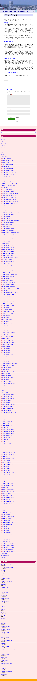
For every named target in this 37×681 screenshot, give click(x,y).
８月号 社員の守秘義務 (6, 400)
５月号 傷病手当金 (6, 315)
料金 (2, 148)
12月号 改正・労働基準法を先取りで (9, 185)
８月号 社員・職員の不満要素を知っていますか (11, 201)
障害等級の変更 (4, 584)
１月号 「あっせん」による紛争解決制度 (10, 257)
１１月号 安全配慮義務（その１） (8, 522)
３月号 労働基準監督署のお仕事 (8, 261)
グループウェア (4, 651)
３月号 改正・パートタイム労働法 (8, 311)
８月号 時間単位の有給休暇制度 (8, 342)
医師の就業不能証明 (5, 637)
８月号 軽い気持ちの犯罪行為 (8, 247)
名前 (9, 106)
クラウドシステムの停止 (5, 578)
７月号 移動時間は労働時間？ (8, 222)
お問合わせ (3, 152)
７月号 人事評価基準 (6, 437)
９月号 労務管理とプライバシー (8, 404)
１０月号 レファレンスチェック (8, 481)
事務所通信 (3, 154)
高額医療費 (3, 575)
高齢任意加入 (3, 643)
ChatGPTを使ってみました (6, 564)
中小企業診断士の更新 (5, 629)
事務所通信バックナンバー (7, 156)
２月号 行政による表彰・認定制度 (8, 282)
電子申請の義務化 (4, 595)
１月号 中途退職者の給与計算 (8, 501)
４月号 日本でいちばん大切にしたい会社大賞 (10, 239)
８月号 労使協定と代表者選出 (8, 354)
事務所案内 (3, 139)
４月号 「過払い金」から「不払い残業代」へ (10, 193)
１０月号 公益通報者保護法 (7, 464)
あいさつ (3, 141)
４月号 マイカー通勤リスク (7, 460)
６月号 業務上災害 (6, 356)
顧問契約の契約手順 (5, 555)
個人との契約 (3, 612)
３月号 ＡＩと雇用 (6, 536)
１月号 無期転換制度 (6, 348)
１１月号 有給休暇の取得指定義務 (8, 388)
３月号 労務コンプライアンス (8, 454)
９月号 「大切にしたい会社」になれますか (10, 203)
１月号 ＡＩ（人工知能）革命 (8, 543)
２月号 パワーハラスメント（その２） (9, 236)
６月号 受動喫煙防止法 (6, 373)
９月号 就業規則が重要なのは (8, 174)
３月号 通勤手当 (5, 466)
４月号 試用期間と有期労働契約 (8, 286)
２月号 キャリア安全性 (6, 474)
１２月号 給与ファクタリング (8, 431)
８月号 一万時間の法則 (6, 462)
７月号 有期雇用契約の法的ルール (8, 268)
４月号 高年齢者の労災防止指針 (8, 551)
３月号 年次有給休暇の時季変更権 (8, 332)
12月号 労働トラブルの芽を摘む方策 (9, 208)
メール (9, 109)
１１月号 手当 (5, 505)
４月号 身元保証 (5, 334)
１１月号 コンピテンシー (7, 456)
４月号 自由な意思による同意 (8, 458)
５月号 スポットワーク (6, 526)
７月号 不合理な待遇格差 (6, 381)
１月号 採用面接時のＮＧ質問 (8, 433)
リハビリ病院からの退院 (5, 665)
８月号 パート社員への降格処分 (8, 294)
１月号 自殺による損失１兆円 (8, 187)
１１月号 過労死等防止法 (7, 299)
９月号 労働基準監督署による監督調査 (9, 363)
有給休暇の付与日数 (5, 632)
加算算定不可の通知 (5, 646)
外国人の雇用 (3, 668)
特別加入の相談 (4, 657)
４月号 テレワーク (6, 416)
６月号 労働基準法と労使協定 (8, 267)
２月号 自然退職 (5, 330)
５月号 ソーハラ (5, 441)
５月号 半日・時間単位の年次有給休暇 (9, 508)
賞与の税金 (3, 606)
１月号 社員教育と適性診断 (7, 280)
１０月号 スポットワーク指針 (8, 547)
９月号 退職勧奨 (5, 530)
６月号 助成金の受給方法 (7, 290)
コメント (10, 94)
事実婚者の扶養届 (4, 587)
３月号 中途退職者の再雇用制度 (8, 284)
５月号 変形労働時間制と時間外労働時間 (10, 292)
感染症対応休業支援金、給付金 (7, 567)
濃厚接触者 (3, 570)
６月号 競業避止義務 (6, 338)
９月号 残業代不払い (6, 385)
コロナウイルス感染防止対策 (6, 581)
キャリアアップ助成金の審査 (6, 640)
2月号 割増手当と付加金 (7, 309)
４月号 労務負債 (5, 439)
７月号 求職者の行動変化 (7, 495)
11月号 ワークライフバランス (8, 207)
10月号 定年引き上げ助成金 (7, 181)
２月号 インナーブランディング (8, 452)
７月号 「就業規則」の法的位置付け (9, 199)
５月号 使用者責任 (6, 379)
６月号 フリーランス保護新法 (8, 489)
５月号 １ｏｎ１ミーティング (8, 491)
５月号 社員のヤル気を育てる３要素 (9, 195)
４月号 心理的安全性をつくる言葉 (8, 472)
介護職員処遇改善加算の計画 (6, 663)
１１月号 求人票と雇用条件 (7, 483)
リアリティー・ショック (6, 414)
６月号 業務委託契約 (6, 468)
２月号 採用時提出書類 (6, 350)
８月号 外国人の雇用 (6, 541)
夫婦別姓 (3, 618)
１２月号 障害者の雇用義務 (7, 255)
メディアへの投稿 (4, 592)
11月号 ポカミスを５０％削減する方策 (9, 183)
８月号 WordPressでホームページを (9, 172)
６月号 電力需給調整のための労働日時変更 (10, 220)
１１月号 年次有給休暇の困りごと (8, 230)
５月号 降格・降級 (6, 470)
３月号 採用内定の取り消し (7, 435)
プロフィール (3, 143)
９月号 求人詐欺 (5, 423)
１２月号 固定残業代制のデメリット (9, 503)
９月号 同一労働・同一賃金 (7, 344)
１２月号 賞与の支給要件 (7, 176)
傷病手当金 (3, 604)
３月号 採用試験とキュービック (8, 191)
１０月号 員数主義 (6, 499)
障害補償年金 (3, 623)
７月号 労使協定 (5, 419)
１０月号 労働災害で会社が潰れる (8, 251)
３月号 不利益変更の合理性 (7, 485)
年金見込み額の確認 (5, 654)
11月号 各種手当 (5, 162)
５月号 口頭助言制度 (6, 352)
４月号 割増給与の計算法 (7, 263)
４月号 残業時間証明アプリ (7, 396)
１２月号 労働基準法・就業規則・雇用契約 (10, 232)
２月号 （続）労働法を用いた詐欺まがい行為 (10, 212)
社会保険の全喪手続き (5, 601)
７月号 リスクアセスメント (7, 340)
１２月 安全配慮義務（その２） (8, 545)
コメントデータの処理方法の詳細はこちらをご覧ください (19, 122)
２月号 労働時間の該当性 (7, 506)
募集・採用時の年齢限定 (6, 390)
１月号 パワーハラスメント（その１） (9, 234)
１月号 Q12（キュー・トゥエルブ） (9, 448)
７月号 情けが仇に (6, 243)
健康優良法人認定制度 (5, 589)
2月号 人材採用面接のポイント (8, 189)
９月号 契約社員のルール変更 (8, 249)
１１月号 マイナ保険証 (6, 518)
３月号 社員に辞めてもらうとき (8, 238)
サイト (9, 112)
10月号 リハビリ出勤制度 (7, 319)
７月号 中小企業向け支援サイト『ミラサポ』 (10, 288)
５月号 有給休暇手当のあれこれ (8, 241)
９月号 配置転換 (5, 447)
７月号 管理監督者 (6, 477)
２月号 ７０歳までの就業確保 (8, 429)
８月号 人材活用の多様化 (7, 445)
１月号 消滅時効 (5, 528)
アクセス (3, 150)
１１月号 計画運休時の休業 (7, 408)
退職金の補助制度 (4, 660)
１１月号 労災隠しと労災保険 (8, 276)
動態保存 (3, 609)
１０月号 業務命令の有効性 (7, 406)
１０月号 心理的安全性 (6, 158)
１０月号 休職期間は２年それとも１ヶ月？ (10, 228)
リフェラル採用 (5, 392)
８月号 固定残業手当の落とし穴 (8, 421)
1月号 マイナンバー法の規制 (7, 328)
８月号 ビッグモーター (6, 493)
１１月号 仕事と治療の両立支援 (8, 365)
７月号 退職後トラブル (6, 512)
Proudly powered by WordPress (4, 679)
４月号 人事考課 (5, 307)
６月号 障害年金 (5, 317)
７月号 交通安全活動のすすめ (8, 168)
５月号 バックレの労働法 (7, 218)
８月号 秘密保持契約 (6, 514)
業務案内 (3, 145)
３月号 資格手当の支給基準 (7, 549)
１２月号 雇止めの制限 (6, 367)
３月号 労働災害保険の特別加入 (8, 394)
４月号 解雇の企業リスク (7, 216)
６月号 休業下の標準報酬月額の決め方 (9, 412)
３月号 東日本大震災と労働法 (8, 214)
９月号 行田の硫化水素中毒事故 (8, 537)
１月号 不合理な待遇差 (6, 410)
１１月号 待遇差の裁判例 (7, 425)
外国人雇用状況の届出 (5, 626)
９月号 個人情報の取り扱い (7, 479)
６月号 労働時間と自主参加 (7, 377)
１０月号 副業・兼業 (6, 386)
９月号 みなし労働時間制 (7, 296)
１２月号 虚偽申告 (6, 520)
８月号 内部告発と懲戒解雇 (7, 270)
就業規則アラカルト (5, 147)
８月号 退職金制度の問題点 (7, 224)
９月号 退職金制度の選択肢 (7, 226)
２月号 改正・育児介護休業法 (8, 516)
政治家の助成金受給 (5, 573)
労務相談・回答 (4, 553)
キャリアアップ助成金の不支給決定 (8, 649)
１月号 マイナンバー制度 (7, 303)
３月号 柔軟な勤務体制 (6, 532)
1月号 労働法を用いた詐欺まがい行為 (9, 210)
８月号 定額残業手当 (6, 321)
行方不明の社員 (4, 674)
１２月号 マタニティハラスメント (8, 327)
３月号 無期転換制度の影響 (7, 164)
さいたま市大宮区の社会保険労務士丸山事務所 (16, 11)
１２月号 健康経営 (6, 278)
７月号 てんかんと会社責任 (7, 313)
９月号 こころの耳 (6, 272)
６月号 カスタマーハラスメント (8, 510)
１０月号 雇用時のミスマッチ (8, 297)
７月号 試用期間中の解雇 (7, 357)
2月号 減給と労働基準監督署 (7, 259)
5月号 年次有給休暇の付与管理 (8, 265)
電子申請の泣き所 (4, 620)
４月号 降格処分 (5, 361)
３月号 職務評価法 (6, 369)
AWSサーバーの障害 (5, 598)
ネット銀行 (3, 615)
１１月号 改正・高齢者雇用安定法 (8, 253)
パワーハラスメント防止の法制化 (8, 371)
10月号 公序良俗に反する (7, 177)
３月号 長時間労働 (6, 359)
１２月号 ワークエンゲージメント (8, 450)
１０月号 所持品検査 (6, 179)
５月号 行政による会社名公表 (8, 398)
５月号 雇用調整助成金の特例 (7, 417)
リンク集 (3, 557)
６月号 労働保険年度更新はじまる (9, 170)
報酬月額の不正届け (6, 166)
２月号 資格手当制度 (6, 539)
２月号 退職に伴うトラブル (7, 160)
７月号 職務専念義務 (6, 402)
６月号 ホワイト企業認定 (7, 443)
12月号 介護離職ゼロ (6, 346)
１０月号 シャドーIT (6, 427)
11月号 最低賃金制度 (6, 325)
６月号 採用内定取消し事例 (7, 534)
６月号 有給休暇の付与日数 (7, 245)
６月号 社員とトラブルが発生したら (9, 197)
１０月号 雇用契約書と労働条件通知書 (9, 274)
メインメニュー (36, 11)
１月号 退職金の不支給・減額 (8, 305)
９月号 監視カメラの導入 (7, 323)
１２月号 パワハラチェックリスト (8, 476)
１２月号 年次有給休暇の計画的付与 (9, 301)
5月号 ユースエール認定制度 (7, 336)
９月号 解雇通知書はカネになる (8, 497)
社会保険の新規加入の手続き (6, 671)
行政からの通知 (4, 634)
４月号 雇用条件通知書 (6, 375)
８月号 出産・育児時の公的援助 (8, 383)
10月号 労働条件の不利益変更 (8, 205)
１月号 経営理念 (5, 487)
